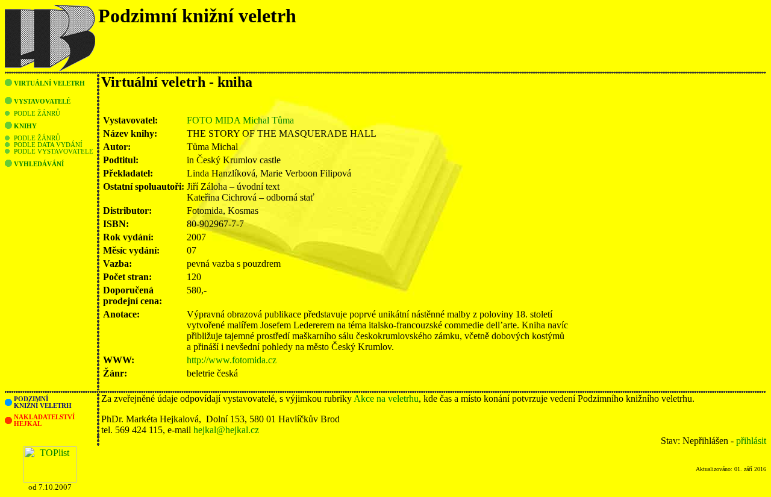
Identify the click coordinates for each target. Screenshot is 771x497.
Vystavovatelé (42, 101)
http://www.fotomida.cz (231, 360)
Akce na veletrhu (386, 398)
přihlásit (751, 441)
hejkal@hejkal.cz (226, 430)
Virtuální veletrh (49, 83)
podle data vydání (48, 145)
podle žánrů (37, 113)
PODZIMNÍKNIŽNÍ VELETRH (43, 402)
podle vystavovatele (53, 151)
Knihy (25, 126)
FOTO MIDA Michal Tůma (240, 120)
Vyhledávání (39, 164)
